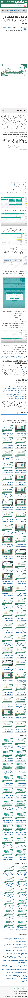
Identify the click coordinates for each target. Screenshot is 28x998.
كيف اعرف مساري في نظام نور (16, 396)
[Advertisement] (14, 48)
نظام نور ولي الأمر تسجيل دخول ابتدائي (14, 398)
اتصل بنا (15, 994)
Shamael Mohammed (6, 27)
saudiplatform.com (22, 370)
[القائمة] (2, 2)
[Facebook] (26, 988)
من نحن (15, 991)
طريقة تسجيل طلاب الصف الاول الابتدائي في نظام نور (13, 392)
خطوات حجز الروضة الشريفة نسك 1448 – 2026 (14, 969)
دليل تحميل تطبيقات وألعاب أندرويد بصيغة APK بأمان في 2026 (15, 940)
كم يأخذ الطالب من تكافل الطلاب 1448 (16, 950)
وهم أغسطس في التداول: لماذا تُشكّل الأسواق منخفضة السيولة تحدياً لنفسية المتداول (16, 978)
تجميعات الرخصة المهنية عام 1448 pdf (16, 972)
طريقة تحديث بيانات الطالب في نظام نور (11, 357)
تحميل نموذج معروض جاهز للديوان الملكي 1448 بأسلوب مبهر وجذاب (15, 945)
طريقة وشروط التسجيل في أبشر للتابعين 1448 (14, 957)
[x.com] (22, 988)
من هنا (14, 185)
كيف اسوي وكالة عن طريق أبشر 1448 (16, 953)
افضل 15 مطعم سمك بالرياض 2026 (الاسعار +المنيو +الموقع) (15, 961)
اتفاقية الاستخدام (23, 994)
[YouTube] (18, 988)
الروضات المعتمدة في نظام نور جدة (15, 395)
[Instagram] (15, 988)
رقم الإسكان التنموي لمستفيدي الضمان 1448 (14, 966)
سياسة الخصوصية (23, 991)
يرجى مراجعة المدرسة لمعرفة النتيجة (14, 388)
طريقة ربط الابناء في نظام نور (16, 387)
